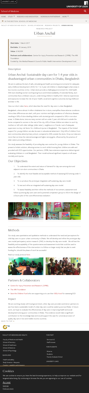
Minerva (49, 351)
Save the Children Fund (19, 293)
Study (10, 16)
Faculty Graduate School (54, 357)
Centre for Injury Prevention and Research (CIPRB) (29, 285)
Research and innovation (27, 16)
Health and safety (8, 359)
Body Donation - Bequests (11, 362)
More (64, 16)
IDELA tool (58, 293)
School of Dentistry (9, 342)
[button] (85, 11)
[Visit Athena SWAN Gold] (7, 327)
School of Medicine (10, 11)
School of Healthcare (9, 345)
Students (50, 354)
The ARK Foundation (18, 289)
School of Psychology (9, 350)
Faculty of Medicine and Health (13, 25)
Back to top (6, 321)
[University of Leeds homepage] (77, 4)
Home (3, 16)
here (26, 106)
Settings (6, 386)
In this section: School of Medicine (21, 21)
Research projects (52, 25)
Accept (7, 382)
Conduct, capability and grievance (14, 365)
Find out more (8, 388)
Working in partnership (50, 16)
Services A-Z (51, 339)
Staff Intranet (51, 342)
